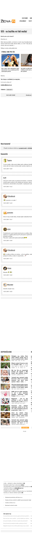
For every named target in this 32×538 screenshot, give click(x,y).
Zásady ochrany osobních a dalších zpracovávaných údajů (18, 500)
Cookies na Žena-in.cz (10, 502)
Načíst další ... (25, 427)
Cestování (25, 18)
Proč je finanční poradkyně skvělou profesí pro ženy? (15, 523)
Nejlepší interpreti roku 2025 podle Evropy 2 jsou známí (16, 526)
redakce (22, 485)
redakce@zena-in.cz (18, 488)
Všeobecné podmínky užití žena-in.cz (13, 497)
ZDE (24, 483)
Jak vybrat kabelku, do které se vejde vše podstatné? (15, 521)
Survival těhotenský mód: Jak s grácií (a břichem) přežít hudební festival (16, 516)
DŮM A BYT (9, 89)
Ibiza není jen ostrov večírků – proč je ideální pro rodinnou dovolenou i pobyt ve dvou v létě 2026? (16, 518)
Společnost (23, 21)
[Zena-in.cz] (9, 21)
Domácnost (28, 95)
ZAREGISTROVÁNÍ (23, 148)
